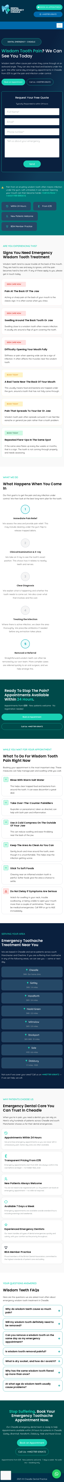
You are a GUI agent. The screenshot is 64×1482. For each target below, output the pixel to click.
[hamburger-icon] (60, 25)
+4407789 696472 (50, 1074)
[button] (21, 42)
